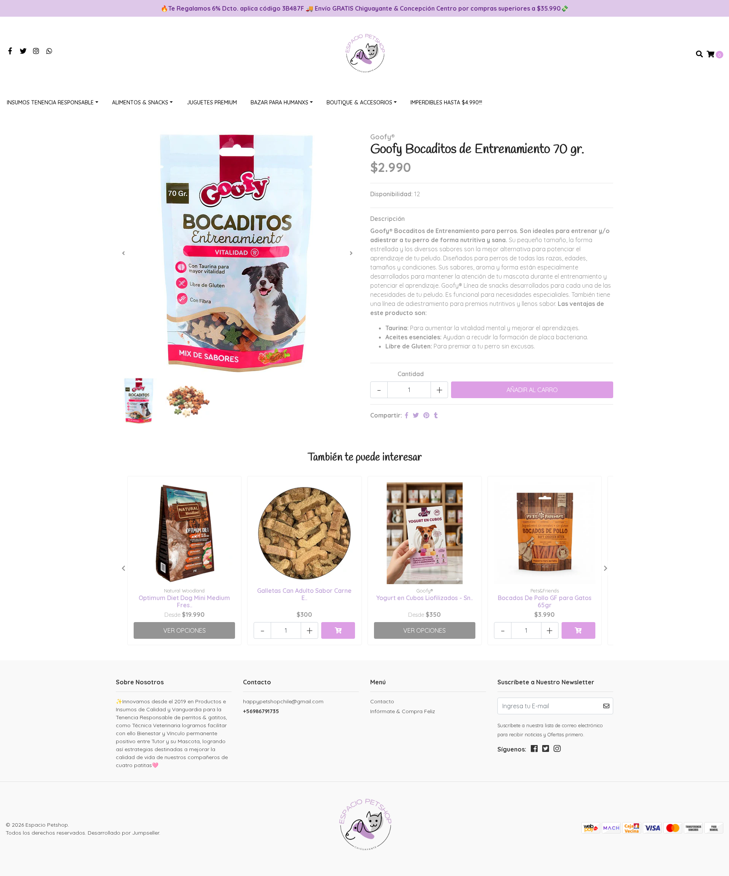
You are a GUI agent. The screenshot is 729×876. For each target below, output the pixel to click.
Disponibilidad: (391, 194)
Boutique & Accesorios (359, 102)
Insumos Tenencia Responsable (50, 102)
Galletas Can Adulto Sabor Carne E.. (304, 594)
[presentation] (123, 253)
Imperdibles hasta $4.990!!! (446, 102)
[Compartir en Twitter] (416, 415)
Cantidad (411, 374)
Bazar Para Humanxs (279, 102)
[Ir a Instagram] (36, 51)
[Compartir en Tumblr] (436, 415)
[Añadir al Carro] (338, 630)
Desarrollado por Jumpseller (123, 832)
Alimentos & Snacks (140, 102)
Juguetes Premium (212, 102)
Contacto (382, 701)
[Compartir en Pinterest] (426, 415)
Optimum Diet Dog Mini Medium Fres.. (184, 601)
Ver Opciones (184, 630)
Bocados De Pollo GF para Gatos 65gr (545, 601)
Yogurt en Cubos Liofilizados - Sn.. (424, 598)
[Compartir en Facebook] (406, 415)
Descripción (387, 218)
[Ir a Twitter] (23, 51)
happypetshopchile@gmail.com (283, 701)
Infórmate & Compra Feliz (402, 711)
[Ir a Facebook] (10, 51)
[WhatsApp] (49, 51)
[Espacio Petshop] (364, 53)
